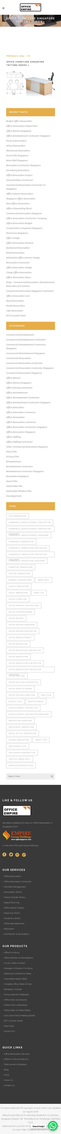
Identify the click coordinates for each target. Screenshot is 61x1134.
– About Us (7, 1080)
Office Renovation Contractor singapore (26, 427)
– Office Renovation (11, 876)
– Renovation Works (12, 892)
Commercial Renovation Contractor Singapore (30, 368)
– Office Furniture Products (15, 1059)
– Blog (5, 1069)
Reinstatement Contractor (19, 466)
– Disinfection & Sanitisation (15, 934)
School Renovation (15, 145)
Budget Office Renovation (19, 121)
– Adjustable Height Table (14, 979)
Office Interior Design (20, 612)
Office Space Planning (20, 689)
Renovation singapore (17, 476)
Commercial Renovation (18, 358)
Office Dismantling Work (19, 208)
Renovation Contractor (18, 262)
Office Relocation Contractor (21, 412)
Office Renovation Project (19, 175)
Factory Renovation (16, 140)
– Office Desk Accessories (14, 1000)
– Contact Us (8, 1085)
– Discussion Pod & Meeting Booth (18, 1015)
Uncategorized (13, 495)
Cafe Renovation (14, 310)
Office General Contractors (24, 605)
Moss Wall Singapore (17, 160)
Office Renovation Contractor (25, 663)
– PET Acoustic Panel (12, 1021)
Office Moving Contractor (19, 387)
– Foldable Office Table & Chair (17, 984)
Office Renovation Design (19, 267)
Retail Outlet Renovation (22, 733)
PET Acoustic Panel (16, 315)
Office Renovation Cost (18, 295)
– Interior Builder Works (13, 897)
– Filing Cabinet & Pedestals (15, 994)
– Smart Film (8, 1031)
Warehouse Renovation (18, 150)
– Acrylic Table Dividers (13, 963)
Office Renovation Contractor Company (26, 218)
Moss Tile (39, 593)
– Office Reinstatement (13, 923)
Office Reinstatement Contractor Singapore (28, 135)
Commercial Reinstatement (20, 334)
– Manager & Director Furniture (17, 968)
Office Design (13, 237)
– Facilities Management (14, 887)
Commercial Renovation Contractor (24, 363)
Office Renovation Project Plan (21, 125)
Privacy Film (12, 456)
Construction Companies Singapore (24, 228)
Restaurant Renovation (18, 247)
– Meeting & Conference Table (16, 973)
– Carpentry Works (11, 918)
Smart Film (11, 481)
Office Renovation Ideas (18, 277)
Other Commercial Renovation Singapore (27, 446)
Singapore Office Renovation (20, 198)
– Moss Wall (8, 1026)
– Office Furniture (10, 952)
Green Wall (44, 580)
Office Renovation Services (19, 242)
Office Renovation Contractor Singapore (25, 670)
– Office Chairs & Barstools (14, 1005)
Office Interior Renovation (19, 193)
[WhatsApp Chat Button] (53, 1126)
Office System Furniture (22, 695)
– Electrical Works (11, 913)
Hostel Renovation (15, 305)
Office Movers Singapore (18, 130)
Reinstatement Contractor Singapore (25, 471)
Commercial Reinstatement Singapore (25, 353)
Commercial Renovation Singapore (24, 213)
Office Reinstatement (17, 392)
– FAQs (5, 1075)
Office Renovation (15, 417)
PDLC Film (11, 451)
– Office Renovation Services (16, 1054)
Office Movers (13, 377)
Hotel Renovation (15, 300)
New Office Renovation (18, 203)
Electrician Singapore (17, 233)
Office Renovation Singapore (20, 431)
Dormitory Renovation (17, 170)
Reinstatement (13, 461)
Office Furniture (18, 599)
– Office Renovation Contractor (17, 881)
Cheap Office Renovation (19, 272)
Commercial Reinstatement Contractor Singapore (30, 530)
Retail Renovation (15, 252)
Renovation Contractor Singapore (23, 165)
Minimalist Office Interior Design (23, 257)
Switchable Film (14, 486)
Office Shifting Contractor (19, 441)
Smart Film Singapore (17, 155)
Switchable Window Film (19, 491)
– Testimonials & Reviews (14, 1064)
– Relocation (8, 929)
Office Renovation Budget (19, 223)
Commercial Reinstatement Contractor (26, 339)
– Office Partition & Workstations (17, 958)
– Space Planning (10, 902)
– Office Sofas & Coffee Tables (16, 1010)
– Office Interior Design (13, 908)
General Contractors (20, 580)
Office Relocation (15, 407)
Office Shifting (13, 436)
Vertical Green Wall (19, 759)
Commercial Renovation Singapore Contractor (30, 290)
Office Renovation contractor (21, 422)
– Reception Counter (12, 989)
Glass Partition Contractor (19, 180)
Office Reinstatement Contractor (23, 397)
